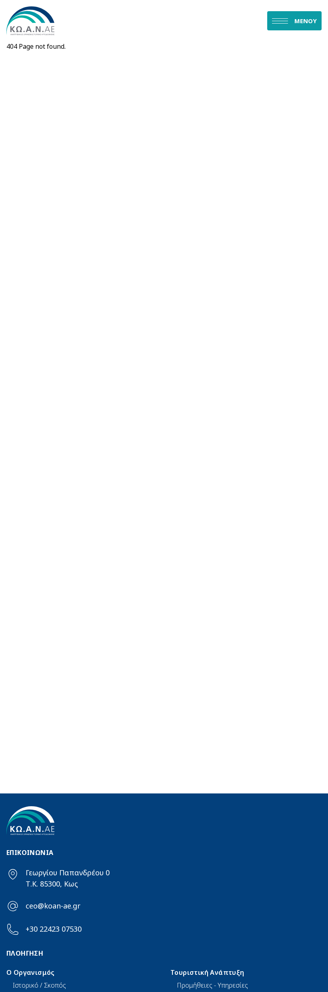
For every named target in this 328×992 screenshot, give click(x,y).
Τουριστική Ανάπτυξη (207, 972)
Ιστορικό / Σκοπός (39, 985)
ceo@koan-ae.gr (53, 905)
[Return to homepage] (85, 20)
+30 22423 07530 (54, 929)
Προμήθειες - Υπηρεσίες (212, 985)
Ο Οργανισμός (30, 972)
